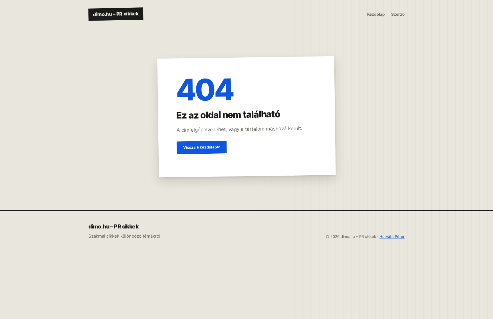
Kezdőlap (376, 14)
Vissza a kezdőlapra (201, 147)
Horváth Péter (392, 236)
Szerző (398, 14)
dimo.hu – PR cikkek (116, 14)
